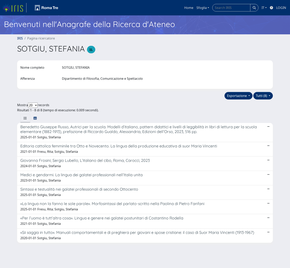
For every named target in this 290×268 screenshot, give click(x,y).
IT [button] (263, 8)
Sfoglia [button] (201, 8)
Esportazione (237, 96)
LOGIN (281, 8)
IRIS (20, 38)
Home (188, 8)
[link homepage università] (47, 7)
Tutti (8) (262, 96)
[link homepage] (14, 7)
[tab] (25, 118)
